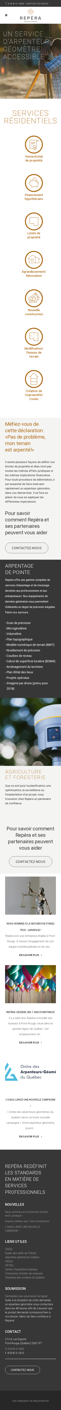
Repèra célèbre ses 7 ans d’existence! (30, 1012)
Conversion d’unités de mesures (24, 1273)
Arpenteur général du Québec (22, 1257)
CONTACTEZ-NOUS (22, 1370)
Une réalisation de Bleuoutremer (30, 1400)
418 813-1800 (16, 3)
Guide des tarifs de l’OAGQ (20, 1253)
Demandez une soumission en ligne (26, 1296)
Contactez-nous (37, 3)
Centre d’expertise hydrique (21, 1269)
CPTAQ (9, 1265)
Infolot (9, 1261)
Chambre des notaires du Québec (25, 1277)
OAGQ (8, 1249)
